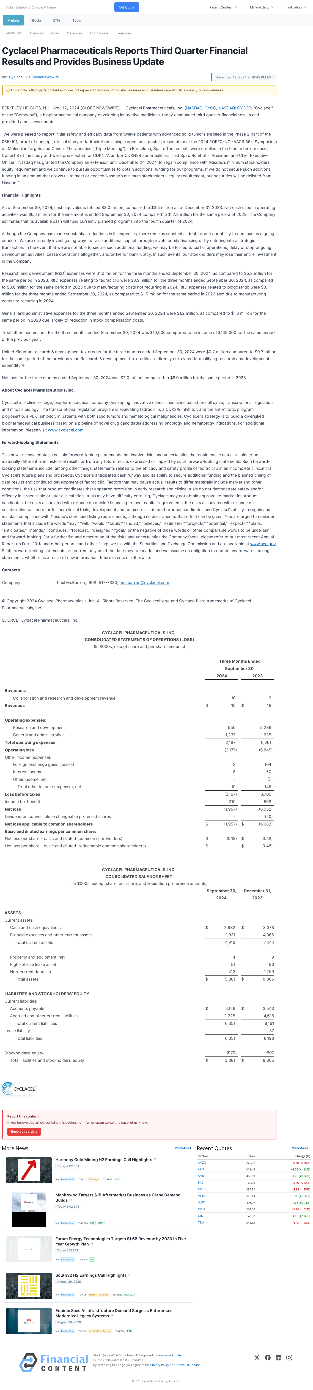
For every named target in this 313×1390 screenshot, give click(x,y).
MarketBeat (67, 1179)
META (201, 1196)
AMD (201, 1176)
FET (92, 1259)
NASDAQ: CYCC (201, 108)
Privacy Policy (159, 1365)
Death (92, 1294)
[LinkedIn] (278, 1363)
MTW (100, 1223)
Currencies (74, 33)
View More (182, 1148)
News (55, 33)
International (99, 33)
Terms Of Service (188, 1365)
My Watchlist (259, 7)
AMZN (202, 1163)
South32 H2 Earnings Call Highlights (93, 1275)
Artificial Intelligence (100, 1331)
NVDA (202, 1209)
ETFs (56, 20)
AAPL (201, 1169)
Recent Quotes (220, 7)
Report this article (24, 1131)
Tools (76, 20)
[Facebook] (267, 1363)
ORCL (201, 1216)
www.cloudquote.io (171, 1355)
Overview (37, 33)
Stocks (36, 20)
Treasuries (124, 33)
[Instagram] (289, 1363)
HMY (117, 1179)
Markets (13, 20)
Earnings (93, 1179)
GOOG (202, 1189)
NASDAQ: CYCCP (234, 108)
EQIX (129, 1331)
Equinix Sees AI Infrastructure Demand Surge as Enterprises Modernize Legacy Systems (114, 1313)
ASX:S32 (129, 1294)
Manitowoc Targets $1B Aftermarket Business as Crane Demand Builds (118, 1198)
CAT (92, 1223)
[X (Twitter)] (257, 1363)
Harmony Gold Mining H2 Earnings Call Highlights (106, 1159)
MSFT (201, 1202)
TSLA (201, 1222)
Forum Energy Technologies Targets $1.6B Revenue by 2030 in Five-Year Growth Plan (121, 1241)
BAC (200, 1182)
